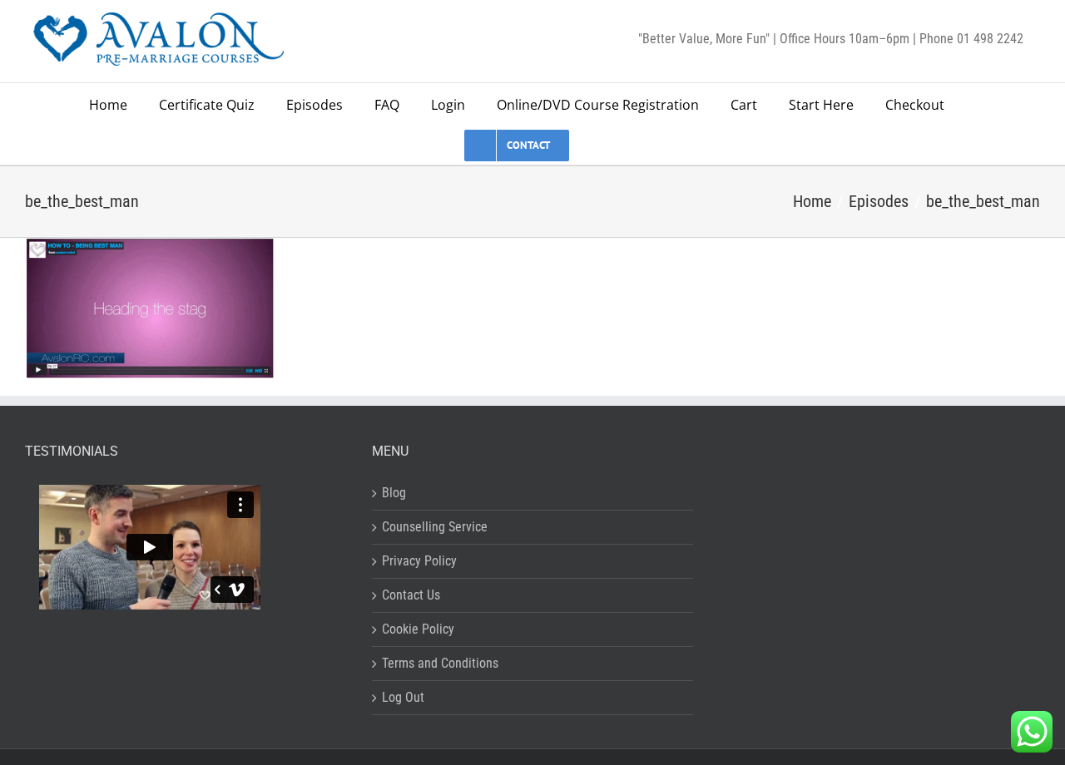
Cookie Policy (418, 629)
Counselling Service (435, 527)
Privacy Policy (419, 561)
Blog (394, 493)
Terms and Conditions (440, 663)
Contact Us (411, 595)
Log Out (403, 697)
